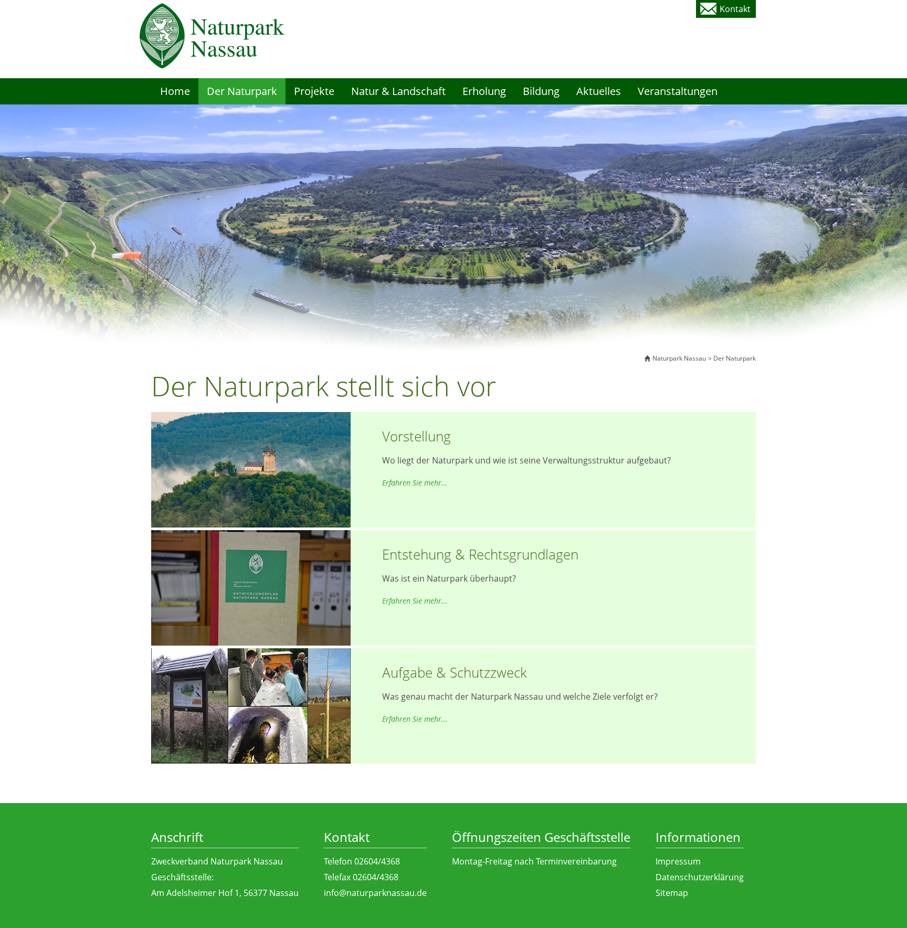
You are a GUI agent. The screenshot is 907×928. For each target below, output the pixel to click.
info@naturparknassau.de (375, 893)
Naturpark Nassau (679, 358)
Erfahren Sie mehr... (415, 483)
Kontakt (735, 9)
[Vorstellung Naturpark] (251, 503)
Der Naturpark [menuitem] (242, 91)
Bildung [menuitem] (541, 91)
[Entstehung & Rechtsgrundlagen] (251, 592)
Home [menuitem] (175, 91)
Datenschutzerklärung (700, 877)
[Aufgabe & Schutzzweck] (251, 710)
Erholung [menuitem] (484, 91)
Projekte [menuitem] (314, 91)
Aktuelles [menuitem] (598, 91)
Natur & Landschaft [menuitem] (398, 91)
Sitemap (672, 893)
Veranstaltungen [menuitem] (678, 91)
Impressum (678, 861)
